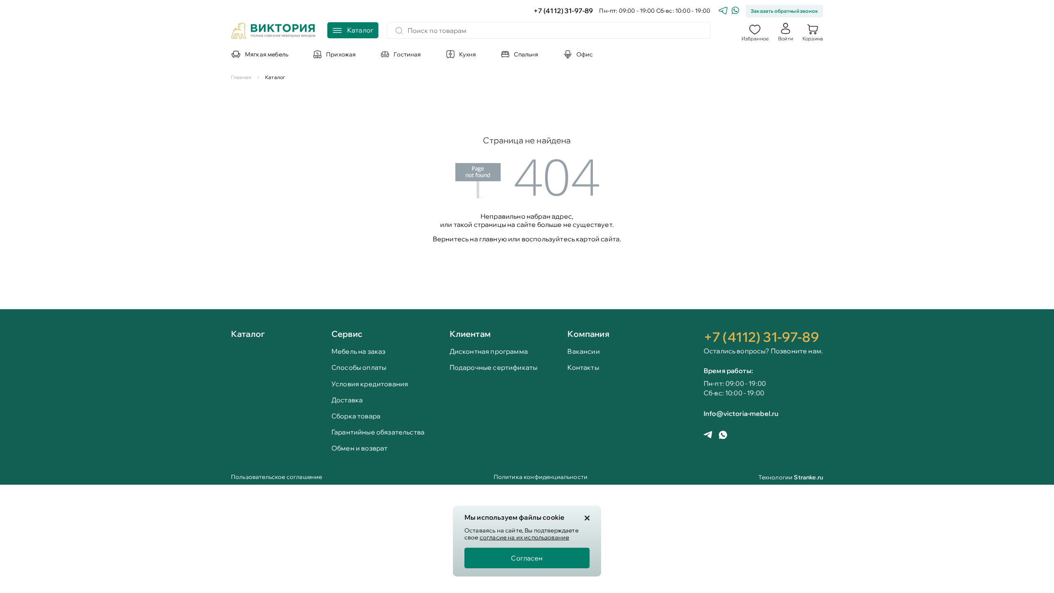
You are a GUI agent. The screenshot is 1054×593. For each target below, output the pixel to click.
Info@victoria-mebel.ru (741, 413)
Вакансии (583, 351)
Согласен (527, 558)
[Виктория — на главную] (273, 31)
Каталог (248, 334)
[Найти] (399, 30)
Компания (588, 334)
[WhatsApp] (735, 11)
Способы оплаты (358, 367)
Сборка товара (355, 416)
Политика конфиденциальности (541, 477)
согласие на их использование (524, 537)
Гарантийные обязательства (377, 432)
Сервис (346, 334)
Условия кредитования (369, 384)
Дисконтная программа (489, 351)
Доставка (347, 400)
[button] (755, 31)
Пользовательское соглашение (276, 477)
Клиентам (470, 334)
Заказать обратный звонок (784, 11)
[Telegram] (723, 11)
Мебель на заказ (358, 351)
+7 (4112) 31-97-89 (563, 11)
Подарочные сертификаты (494, 367)
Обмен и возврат (359, 448)
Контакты (583, 367)
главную (493, 239)
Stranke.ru (808, 477)
